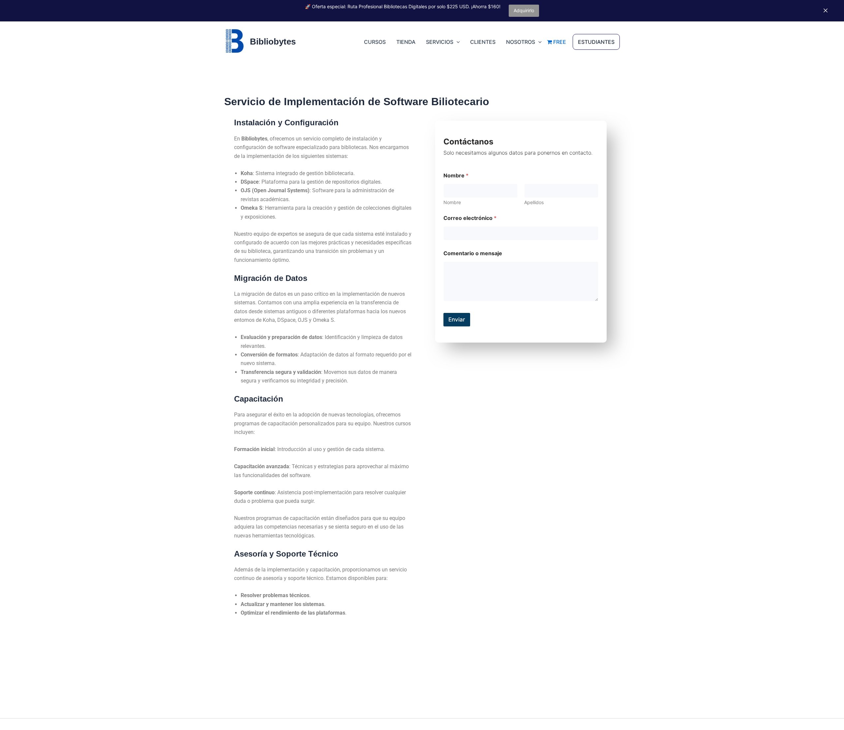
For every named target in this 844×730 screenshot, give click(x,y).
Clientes (483, 42)
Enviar (456, 319)
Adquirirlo (524, 10)
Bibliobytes (273, 41)
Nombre (452, 202)
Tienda (405, 42)
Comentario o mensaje (472, 253)
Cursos (375, 42)
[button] (456, 42)
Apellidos (534, 202)
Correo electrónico (470, 218)
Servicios (439, 42)
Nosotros (520, 42)
